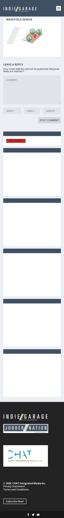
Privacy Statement (14, 486)
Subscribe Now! (16, 141)
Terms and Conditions (16, 489)
